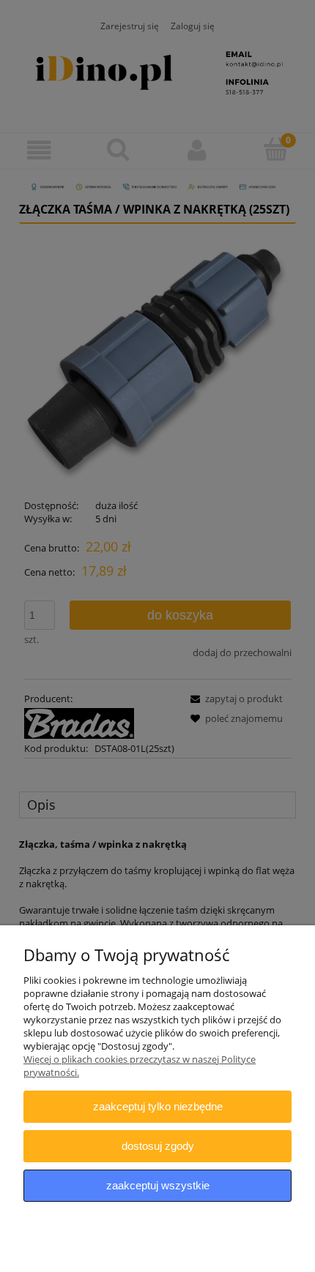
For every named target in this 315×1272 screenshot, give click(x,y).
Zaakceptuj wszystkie (158, 1185)
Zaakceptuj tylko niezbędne (158, 1106)
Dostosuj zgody (158, 1146)
